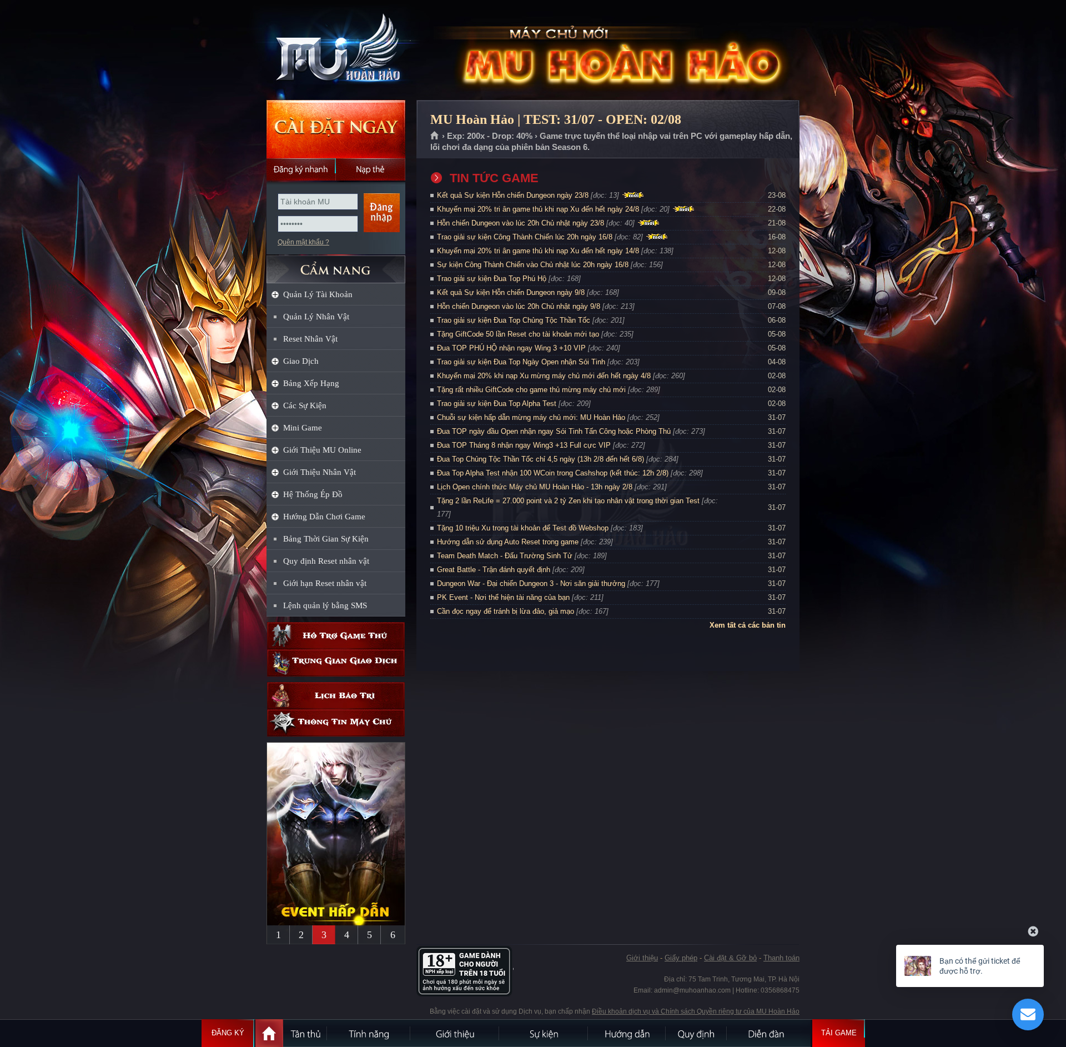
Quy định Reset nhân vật (326, 561)
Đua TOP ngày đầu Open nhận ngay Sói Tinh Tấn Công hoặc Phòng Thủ (554, 431)
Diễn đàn (769, 1033)
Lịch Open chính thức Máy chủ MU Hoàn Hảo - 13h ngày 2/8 (534, 487)
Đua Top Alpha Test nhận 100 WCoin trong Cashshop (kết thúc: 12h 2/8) (552, 473)
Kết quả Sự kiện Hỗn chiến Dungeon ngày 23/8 (513, 195)
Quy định (696, 1033)
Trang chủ (435, 136)
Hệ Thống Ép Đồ (313, 494)
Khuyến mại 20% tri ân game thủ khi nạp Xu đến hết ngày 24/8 (538, 209)
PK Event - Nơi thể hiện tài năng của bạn (503, 597)
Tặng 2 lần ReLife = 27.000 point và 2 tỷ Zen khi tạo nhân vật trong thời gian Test (568, 501)
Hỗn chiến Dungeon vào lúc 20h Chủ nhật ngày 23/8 (520, 223)
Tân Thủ (305, 1033)
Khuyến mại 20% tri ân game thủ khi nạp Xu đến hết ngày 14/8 (538, 251)
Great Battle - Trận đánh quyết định (493, 569)
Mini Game (302, 427)
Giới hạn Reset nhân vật (324, 583)
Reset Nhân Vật (310, 338)
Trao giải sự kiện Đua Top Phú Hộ (491, 278)
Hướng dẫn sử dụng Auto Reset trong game (508, 542)
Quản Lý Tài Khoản (318, 294)
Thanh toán (781, 958)
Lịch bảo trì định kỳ (336, 695)
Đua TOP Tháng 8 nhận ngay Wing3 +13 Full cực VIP (524, 445)
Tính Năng (369, 1033)
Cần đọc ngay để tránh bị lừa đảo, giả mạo (505, 611)
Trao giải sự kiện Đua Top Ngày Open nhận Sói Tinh (521, 362)
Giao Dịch (301, 361)
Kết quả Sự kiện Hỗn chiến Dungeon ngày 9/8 (511, 292)
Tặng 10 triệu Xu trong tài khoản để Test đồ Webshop (523, 528)
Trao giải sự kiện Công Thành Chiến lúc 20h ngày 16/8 (524, 237)
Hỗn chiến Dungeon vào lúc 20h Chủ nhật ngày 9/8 (518, 306)
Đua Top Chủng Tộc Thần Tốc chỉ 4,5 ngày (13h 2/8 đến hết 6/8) (540, 459)
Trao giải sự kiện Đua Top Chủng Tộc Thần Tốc (513, 320)
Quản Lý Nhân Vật (316, 316)
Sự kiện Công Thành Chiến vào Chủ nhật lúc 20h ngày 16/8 (532, 265)
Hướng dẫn (627, 1033)
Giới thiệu (642, 958)
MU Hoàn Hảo (335, 50)
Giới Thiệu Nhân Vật (319, 472)
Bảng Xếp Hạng (311, 383)
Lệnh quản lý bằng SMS (325, 605)
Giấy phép (681, 958)
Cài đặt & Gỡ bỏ (730, 958)
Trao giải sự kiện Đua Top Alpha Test (496, 403)
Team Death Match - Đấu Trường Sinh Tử (504, 556)
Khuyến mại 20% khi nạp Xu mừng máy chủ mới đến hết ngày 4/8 (544, 376)
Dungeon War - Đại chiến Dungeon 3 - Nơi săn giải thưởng (531, 583)
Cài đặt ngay (335, 129)
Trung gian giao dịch (336, 663)
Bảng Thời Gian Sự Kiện (326, 538)
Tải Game (839, 1033)
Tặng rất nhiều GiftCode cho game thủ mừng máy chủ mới (531, 389)
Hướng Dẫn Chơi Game (324, 516)
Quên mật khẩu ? (303, 242)
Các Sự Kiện (304, 405)
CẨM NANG (335, 265)
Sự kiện (544, 1033)
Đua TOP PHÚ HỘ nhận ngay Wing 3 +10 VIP (511, 348)
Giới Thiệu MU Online (322, 449)
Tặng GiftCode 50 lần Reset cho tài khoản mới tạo (518, 334)
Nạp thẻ (370, 169)
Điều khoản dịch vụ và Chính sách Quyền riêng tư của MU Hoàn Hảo (696, 1011)
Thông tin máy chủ (336, 723)
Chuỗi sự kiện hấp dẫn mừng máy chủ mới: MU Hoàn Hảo (531, 417)
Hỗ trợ (336, 635)
